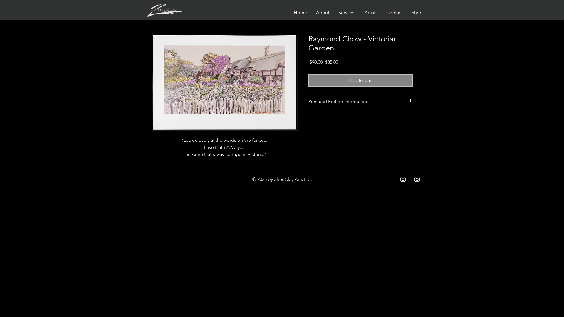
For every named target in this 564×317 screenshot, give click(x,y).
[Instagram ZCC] (403, 179)
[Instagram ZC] (417, 179)
